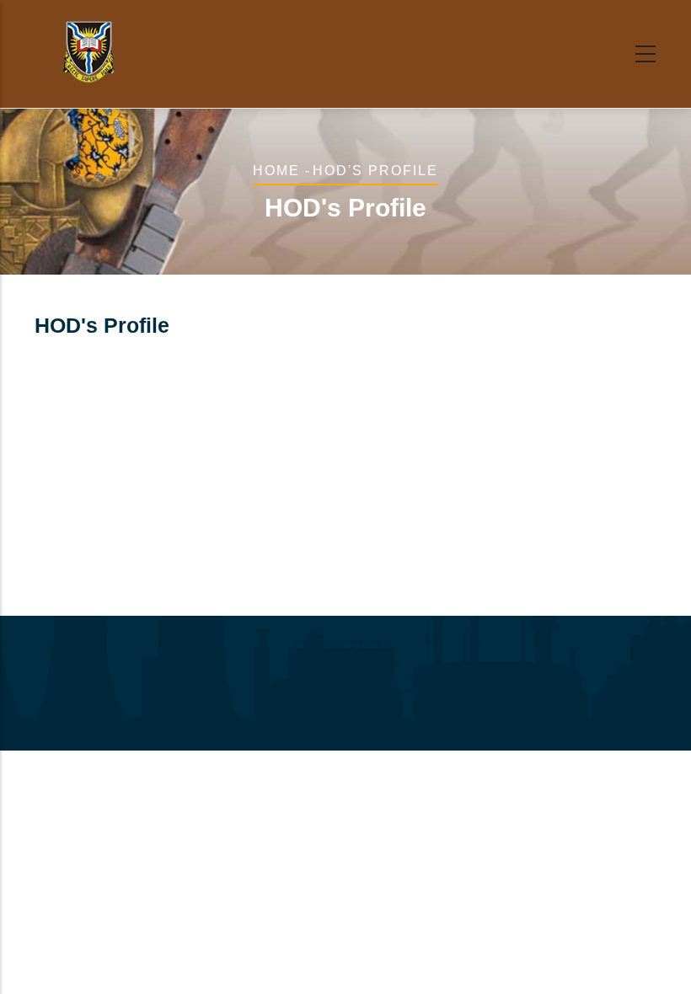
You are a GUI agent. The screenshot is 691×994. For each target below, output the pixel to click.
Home (276, 170)
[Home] (88, 50)
